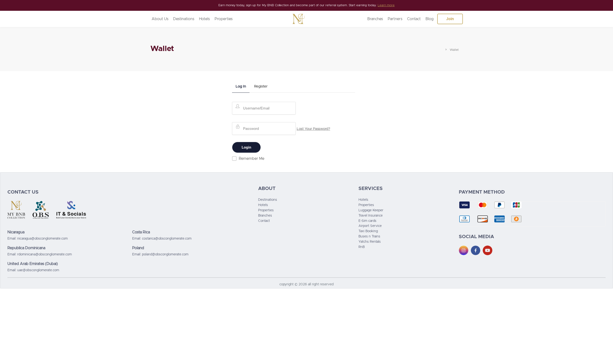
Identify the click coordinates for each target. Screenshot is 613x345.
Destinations (183, 19)
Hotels (204, 19)
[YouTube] (487, 250)
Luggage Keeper (370, 210)
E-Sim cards (367, 221)
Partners (395, 19)
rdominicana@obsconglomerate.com (44, 254)
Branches (375, 19)
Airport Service (370, 226)
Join (450, 19)
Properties (224, 19)
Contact (414, 19)
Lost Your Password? (313, 129)
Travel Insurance (370, 215)
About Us (160, 19)
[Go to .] (442, 49)
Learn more (386, 5)
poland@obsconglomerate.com (165, 254)
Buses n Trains (369, 236)
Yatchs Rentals (369, 241)
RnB (361, 247)
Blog (430, 19)
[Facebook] (475, 250)
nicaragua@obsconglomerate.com (42, 238)
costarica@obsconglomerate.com (167, 238)
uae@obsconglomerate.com (38, 270)
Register (260, 86)
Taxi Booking (368, 231)
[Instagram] (463, 250)
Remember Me (251, 159)
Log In (241, 86)
